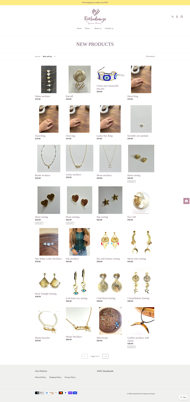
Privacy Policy (70, 377)
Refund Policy (40, 377)
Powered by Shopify (148, 394)
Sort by (37, 56)
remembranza (137, 394)
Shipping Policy (55, 377)
